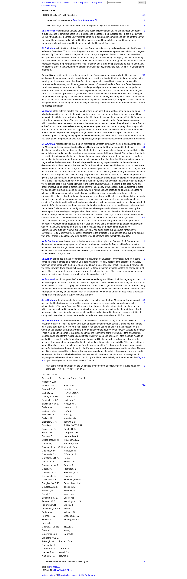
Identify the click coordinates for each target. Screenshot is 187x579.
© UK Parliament (87, 575)
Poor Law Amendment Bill (85, 20)
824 (144, 217)
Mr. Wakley (46, 259)
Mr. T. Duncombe (50, 320)
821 (144, 15)
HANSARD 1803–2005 (51, 3)
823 (144, 147)
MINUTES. (54, 567)
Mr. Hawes (46, 111)
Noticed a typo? (49, 575)
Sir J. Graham (48, 48)
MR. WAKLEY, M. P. (62, 570)
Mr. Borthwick (48, 279)
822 (144, 75)
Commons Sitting (48, 6)
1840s (67, 3)
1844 (74, 3)
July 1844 (84, 3)
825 (144, 300)
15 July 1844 (97, 3)
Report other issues (67, 575)
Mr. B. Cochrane (49, 241)
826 (144, 385)
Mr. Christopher (49, 31)
